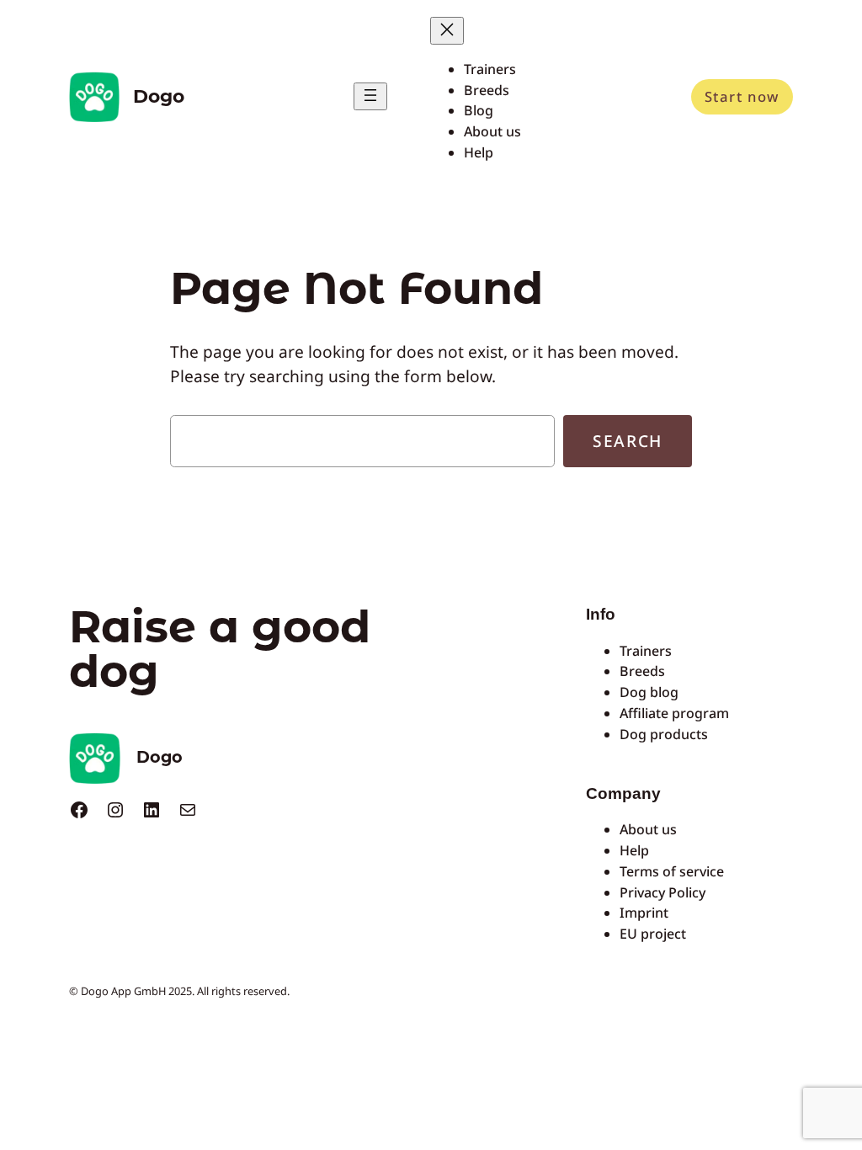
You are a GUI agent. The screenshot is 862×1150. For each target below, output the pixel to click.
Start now (742, 96)
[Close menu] (447, 31)
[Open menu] (370, 96)
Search (627, 440)
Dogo (158, 96)
